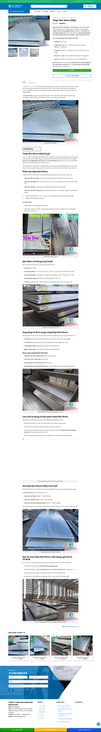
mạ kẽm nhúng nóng (44, 196)
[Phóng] (10, 44)
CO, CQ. (74, 569)
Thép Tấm (72, 17)
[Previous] (11, 31)
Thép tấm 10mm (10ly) (29, 86)
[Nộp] (66, 6)
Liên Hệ (65, 11)
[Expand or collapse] (39, 149)
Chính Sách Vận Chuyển (65, 718)
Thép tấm (25, 157)
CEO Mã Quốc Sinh (72, 626)
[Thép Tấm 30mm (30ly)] (18, 646)
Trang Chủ (37, 11)
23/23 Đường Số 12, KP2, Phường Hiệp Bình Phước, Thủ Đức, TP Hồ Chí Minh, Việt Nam (20, 710)
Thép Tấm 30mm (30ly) (18, 657)
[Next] (47, 31)
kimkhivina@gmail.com (19, 716)
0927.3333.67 (17, 714)
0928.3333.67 (26, 714)
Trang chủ (56, 17)
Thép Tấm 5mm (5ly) (82, 657)
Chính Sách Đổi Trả (63, 721)
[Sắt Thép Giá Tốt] (18, 6)
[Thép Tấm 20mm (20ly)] (61, 646)
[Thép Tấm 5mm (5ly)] (83, 646)
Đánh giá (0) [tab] (31, 82)
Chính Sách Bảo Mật (64, 706)
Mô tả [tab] (24, 82)
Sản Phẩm (52, 11)
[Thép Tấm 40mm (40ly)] (40, 646)
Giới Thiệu (45, 11)
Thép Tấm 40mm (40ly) (39, 657)
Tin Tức (59, 11)
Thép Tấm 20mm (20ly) (61, 657)
